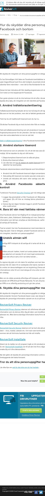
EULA (18, 488)
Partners (13, 488)
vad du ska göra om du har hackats (25, 367)
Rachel (7, 34)
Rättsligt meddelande (29, 488)
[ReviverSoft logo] (8, 9)
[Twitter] (41, 493)
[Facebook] (36, 493)
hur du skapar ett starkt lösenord (28, 163)
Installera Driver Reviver (31, 415)
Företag (5, 488)
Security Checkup (23, 193)
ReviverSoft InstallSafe (14, 347)
